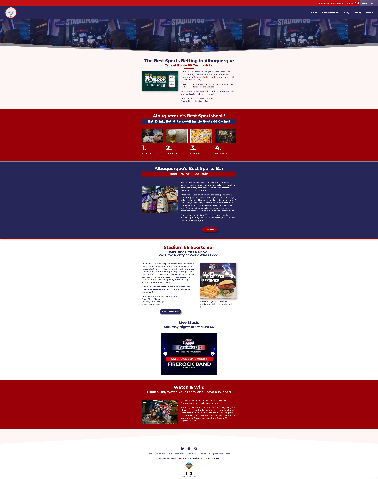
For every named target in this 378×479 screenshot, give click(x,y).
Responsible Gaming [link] (187, 458)
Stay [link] (346, 13)
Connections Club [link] (323, 3)
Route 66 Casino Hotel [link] (204, 77)
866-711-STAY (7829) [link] (222, 454)
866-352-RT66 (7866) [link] (205, 454)
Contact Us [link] (164, 458)
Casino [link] (313, 13)
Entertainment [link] (331, 13)
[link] (355, 3)
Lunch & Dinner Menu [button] (170, 311)
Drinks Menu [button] (209, 229)
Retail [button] (369, 13)
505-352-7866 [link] (191, 454)
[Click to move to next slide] (213, 354)
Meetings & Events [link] (337, 3)
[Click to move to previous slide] (165, 354)
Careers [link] (173, 458)
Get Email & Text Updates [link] (208, 458)
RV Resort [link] (350, 3)
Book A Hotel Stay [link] (369, 3)
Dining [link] (358, 13)
